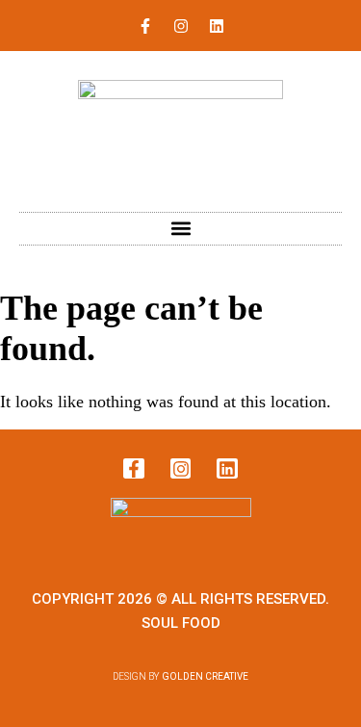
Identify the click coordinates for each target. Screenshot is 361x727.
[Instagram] (181, 26)
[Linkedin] (216, 26)
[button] (180, 229)
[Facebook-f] (145, 26)
